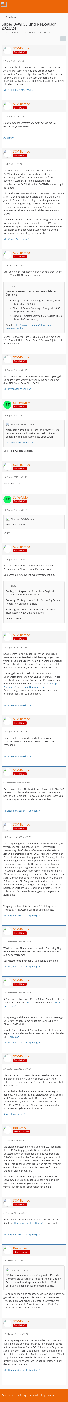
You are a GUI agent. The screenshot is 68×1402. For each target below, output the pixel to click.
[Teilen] (63, 38)
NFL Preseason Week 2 (15, 705)
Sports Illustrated (13, 1114)
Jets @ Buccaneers (32, 687)
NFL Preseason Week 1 (15, 388)
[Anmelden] (55, 4)
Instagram (8, 137)
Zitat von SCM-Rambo (22, 424)
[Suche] (47, 4)
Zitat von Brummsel (21, 1270)
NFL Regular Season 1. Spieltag (20, 810)
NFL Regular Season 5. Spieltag (20, 1234)
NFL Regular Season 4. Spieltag (20, 1042)
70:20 (29, 1002)
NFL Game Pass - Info (15, 239)
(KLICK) (13, 1036)
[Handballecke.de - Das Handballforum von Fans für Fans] (4, 4)
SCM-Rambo (12, 32)
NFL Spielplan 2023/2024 (17, 90)
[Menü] (63, 4)
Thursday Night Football (27, 1223)
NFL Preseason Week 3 (15, 756)
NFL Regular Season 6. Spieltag (20, 1369)
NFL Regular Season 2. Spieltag (20, 915)
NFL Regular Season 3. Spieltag (20, 966)
